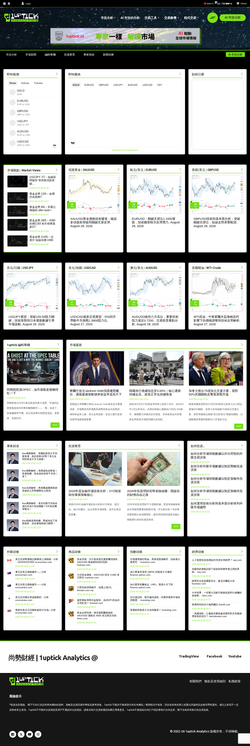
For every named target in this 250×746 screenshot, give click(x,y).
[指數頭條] (180, 551)
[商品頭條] (118, 551)
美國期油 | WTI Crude (206, 268)
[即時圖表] (180, 74)
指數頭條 (136, 552)
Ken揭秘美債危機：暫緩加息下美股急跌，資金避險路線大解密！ (39, 522)
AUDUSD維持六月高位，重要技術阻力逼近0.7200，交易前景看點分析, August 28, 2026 (155, 320)
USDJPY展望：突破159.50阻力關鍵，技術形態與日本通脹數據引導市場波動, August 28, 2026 (31, 320)
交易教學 (170, 17)
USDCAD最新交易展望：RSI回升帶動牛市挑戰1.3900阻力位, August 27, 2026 (93, 320)
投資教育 (75, 446)
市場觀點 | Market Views (23, 170)
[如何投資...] (242, 445)
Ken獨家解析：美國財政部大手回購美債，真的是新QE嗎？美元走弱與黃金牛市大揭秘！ (39, 456)
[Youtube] (29, 734)
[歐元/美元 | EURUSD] (180, 169)
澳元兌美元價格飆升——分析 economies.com (30, 573)
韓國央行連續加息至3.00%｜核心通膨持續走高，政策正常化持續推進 (155, 392)
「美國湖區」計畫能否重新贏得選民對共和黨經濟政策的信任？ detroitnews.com (217, 615)
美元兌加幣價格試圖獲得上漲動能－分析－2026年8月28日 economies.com (36, 560)
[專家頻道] (57, 445)
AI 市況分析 (233, 17)
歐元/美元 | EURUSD (143, 170)
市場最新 (76, 345)
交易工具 (151, 17)
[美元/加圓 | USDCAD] (118, 267)
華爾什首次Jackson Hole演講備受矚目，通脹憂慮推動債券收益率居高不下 (96, 392)
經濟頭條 (198, 552)
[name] (21, 18)
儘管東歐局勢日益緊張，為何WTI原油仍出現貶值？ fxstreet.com (98, 601)
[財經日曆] (242, 74)
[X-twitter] (21, 734)
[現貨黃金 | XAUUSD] (118, 169)
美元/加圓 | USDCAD (82, 268)
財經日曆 (198, 74)
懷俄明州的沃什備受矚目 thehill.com (211, 604)
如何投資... (198, 446)
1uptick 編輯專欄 (18, 345)
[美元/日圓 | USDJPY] (57, 267)
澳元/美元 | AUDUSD (143, 268)
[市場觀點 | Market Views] (56, 169)
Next (55, 425)
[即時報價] (57, 74)
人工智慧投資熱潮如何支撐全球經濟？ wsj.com (217, 560)
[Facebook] (12, 734)
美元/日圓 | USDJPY (20, 268)
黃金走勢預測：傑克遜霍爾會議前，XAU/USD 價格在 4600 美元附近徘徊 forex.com (96, 615)
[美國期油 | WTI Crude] (242, 267)
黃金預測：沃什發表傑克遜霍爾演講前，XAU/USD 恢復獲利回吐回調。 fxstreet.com (98, 562)
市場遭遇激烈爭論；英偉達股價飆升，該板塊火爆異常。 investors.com (155, 560)
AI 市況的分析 (130, 17)
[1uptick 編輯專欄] (58, 344)
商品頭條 (75, 552)
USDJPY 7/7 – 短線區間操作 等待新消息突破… (42, 180)
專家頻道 (13, 446)
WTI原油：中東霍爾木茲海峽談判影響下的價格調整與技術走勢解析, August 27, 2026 (217, 320)
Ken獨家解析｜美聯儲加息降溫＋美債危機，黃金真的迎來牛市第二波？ (40, 473)
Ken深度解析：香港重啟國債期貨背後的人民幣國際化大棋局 (39, 489)
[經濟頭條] (242, 551)
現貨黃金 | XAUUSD (81, 170)
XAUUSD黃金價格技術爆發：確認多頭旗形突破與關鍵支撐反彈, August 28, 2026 (93, 222)
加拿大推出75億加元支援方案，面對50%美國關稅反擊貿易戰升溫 (213, 392)
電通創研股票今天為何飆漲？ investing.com (153, 610)
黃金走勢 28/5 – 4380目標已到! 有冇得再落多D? (42, 223)
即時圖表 (74, 74)
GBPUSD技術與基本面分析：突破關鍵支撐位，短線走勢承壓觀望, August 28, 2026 (217, 222)
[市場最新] (242, 344)
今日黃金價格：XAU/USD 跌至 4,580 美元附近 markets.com (98, 576)
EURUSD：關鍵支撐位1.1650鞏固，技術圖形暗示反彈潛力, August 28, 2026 (156, 222)
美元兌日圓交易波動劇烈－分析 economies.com (32, 598)
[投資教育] (179, 445)
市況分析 (107, 17)
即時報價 (13, 74)
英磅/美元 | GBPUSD (205, 170)
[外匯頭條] (57, 551)
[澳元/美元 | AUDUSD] (180, 267)
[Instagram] (38, 734)
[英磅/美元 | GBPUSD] (242, 169)
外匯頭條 (13, 552)
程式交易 (190, 17)
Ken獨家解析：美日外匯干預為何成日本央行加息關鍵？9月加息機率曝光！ (39, 506)
